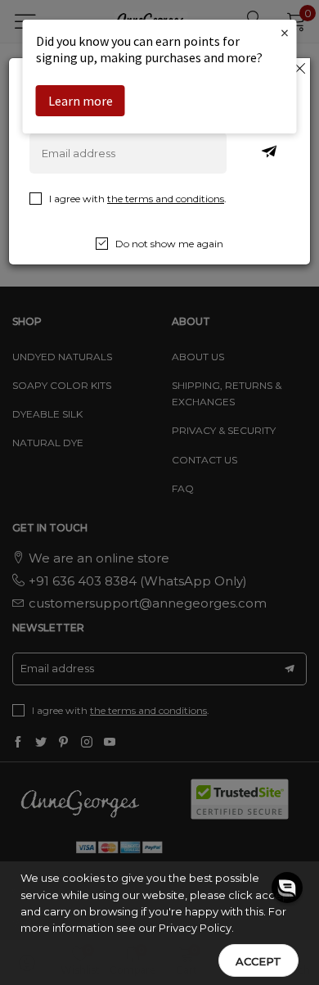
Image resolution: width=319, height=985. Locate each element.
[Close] (300, 68)
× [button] (285, 32)
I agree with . (138, 198)
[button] (287, 901)
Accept (258, 961)
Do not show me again (169, 243)
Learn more (80, 101)
